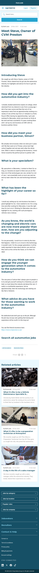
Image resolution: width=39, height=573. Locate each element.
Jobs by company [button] (9, 510)
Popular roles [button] (7, 504)
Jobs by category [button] (9, 493)
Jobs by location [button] (8, 499)
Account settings (6, 555)
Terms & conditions (7, 542)
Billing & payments (6, 551)
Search (19, 20)
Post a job (19, 3)
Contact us (4, 538)
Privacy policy (5, 547)
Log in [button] (26, 8)
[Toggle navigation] (3, 8)
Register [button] (33, 8)
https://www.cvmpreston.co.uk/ (11, 330)
